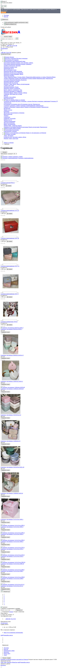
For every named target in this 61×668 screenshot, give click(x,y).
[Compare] (4, 187)
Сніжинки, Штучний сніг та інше (13, 94)
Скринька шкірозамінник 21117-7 (10, 294)
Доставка (6, 15)
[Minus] (1, 181)
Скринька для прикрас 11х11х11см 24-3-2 (12, 586)
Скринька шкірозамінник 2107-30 (10, 238)
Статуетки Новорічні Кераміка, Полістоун (15, 80)
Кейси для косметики (9, 124)
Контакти (6, 652)
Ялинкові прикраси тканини (11, 81)
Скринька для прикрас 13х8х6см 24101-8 (12, 493)
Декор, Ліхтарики (8, 135)
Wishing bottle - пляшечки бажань (13, 125)
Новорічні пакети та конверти (12, 88)
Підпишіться (19, 610)
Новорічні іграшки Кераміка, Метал (13, 74)
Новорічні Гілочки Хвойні (29, 78)
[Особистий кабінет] (30, 2)
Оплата (11, 611)
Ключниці (6, 111)
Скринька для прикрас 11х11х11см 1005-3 (12, 526)
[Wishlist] (2, 187)
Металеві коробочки (9, 122)
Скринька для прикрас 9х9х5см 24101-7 (11, 329)
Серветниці (7, 117)
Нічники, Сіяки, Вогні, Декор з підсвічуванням (16, 84)
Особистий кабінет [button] (6, 27)
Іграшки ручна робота (10, 97)
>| (4, 604)
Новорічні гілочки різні (15, 78)
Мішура (6, 95)
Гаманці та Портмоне (9, 107)
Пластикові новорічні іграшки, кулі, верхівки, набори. (18, 62)
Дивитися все (49, 78)
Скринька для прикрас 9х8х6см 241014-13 (12, 355)
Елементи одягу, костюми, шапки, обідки (15, 137)
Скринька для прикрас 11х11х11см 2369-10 (12, 563)
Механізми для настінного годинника (14, 112)
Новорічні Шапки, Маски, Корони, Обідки (15, 92)
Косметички (7, 108)
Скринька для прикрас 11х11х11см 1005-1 (12, 519)
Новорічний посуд (9, 68)
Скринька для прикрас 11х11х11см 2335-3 (12, 549)
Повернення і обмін (9, 650)
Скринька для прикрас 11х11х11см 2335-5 (12, 556)
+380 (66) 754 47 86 (12, 45)
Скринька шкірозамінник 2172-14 (10, 210)
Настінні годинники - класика (23, 101)
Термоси (6, 115)
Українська (13, 24)
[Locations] (2, 6)
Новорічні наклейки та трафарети (13, 91)
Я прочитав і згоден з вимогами (13, 611)
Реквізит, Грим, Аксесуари (11, 138)
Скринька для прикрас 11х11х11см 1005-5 (12, 541)
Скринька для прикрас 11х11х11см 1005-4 (12, 534)
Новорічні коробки (9, 75)
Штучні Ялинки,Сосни (10, 70)
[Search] (17, 38)
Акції (5, 655)
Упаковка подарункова (10, 127)
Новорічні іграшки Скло (10, 67)
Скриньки (6, 105)
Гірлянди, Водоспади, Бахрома (12, 65)
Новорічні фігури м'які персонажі (13, 71)
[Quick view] (1, 187)
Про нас (6, 16)
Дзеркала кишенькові (9, 121)
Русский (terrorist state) (22, 22)
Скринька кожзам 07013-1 (8, 182)
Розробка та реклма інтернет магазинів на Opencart (14, 659)
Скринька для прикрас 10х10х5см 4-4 (11, 415)
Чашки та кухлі (8, 110)
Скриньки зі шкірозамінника (28, 105)
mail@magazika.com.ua (7, 635)
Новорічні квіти (41, 78)
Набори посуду (8, 120)
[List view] (1, 155)
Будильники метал (16, 104)
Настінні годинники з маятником (41, 101)
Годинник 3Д (54, 101)
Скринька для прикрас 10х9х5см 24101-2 (12, 381)
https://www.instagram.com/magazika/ (13, 632)
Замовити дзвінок (16, 52)
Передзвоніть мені (6, 621)
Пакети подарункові (34, 127)
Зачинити (3, 12)
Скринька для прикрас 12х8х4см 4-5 (10, 441)
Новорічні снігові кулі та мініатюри (13, 72)
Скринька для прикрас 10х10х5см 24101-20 (12, 467)
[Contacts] (5, 6)
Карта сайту (7, 653)
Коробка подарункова (22, 127)
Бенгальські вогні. (9, 98)
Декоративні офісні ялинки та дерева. (36, 77)
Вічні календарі (8, 114)
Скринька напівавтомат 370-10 (9, 321)
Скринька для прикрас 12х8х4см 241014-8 (12, 388)
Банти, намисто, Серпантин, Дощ (13, 90)
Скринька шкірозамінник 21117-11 (10, 266)
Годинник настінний (9, 101)
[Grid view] (2, 155)
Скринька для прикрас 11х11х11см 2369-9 (12, 578)
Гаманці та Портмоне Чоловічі (32, 107)
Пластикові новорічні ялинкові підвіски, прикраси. (18, 64)
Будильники (7, 104)
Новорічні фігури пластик (11, 82)
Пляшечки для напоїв (9, 118)
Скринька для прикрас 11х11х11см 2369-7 (12, 571)
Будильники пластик (26, 104)
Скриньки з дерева (15, 105)
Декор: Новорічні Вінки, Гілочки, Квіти (14, 77)
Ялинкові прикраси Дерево (11, 87)
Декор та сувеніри (9, 142)
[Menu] (1, 4)
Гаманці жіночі (20, 107)
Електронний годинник (10, 131)
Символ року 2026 (9, 85)
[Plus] (18, 181)
